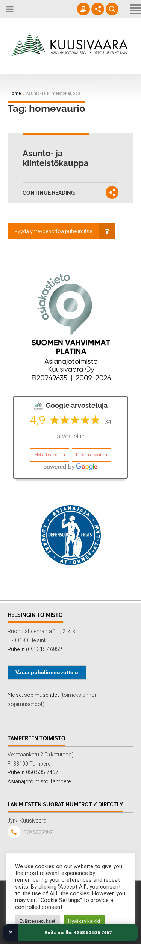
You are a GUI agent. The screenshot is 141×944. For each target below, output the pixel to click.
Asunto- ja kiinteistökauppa (56, 158)
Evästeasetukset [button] (37, 921)
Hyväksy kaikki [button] (84, 921)
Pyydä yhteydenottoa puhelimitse (53, 231)
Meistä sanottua (49, 454)
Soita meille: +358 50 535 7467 (78, 932)
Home (15, 93)
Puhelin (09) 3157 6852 (35, 649)
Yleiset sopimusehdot (33, 695)
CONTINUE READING (49, 193)
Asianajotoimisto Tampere (39, 781)
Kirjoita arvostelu (91, 454)
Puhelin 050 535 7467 (33, 772)
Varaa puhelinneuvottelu (46, 672)
